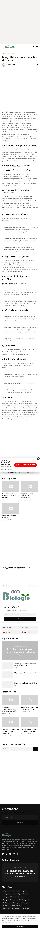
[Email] (28, 472)
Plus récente (6, 586)
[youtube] (10, 854)
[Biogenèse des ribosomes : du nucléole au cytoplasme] (10, 722)
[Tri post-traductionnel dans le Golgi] (7, 684)
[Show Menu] (2, 46)
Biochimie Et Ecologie (18, 891)
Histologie (6, 906)
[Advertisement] (20, 21)
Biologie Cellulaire (21, 894)
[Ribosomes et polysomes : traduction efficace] (7, 674)
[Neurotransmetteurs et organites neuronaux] (29, 722)
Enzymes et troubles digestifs (9, 517)
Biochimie (11, 53)
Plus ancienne (33, 586)
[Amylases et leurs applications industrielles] (29, 486)
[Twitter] (20, 472)
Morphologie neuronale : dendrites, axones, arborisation (25, 664)
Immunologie (16, 906)
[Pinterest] (24, 472)
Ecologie (5, 903)
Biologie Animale (8, 894)
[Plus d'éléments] (32, 472)
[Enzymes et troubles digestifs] (10, 508)
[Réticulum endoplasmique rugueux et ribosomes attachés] (10, 700)
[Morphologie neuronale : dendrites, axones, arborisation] (7, 665)
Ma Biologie (25, 908)
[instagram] (17, 854)
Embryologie (15, 903)
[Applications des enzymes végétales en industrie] (10, 486)
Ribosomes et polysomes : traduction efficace (25, 674)
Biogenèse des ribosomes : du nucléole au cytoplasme (10, 731)
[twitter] (6, 854)
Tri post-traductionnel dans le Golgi (25, 683)
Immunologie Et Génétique (11, 908)
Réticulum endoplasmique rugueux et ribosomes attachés (10, 709)
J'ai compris (20, 926)
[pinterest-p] (14, 854)
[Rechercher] (37, 46)
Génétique (25, 903)
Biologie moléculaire (9, 900)
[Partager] (37, 65)
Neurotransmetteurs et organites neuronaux (29, 730)
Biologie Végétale (24, 900)
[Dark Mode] (34, 46)
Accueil (4, 53)
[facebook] (3, 854)
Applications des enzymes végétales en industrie (9, 496)
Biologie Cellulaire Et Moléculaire (13, 897)
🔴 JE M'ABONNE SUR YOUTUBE (25, 465)
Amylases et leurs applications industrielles (27, 496)
